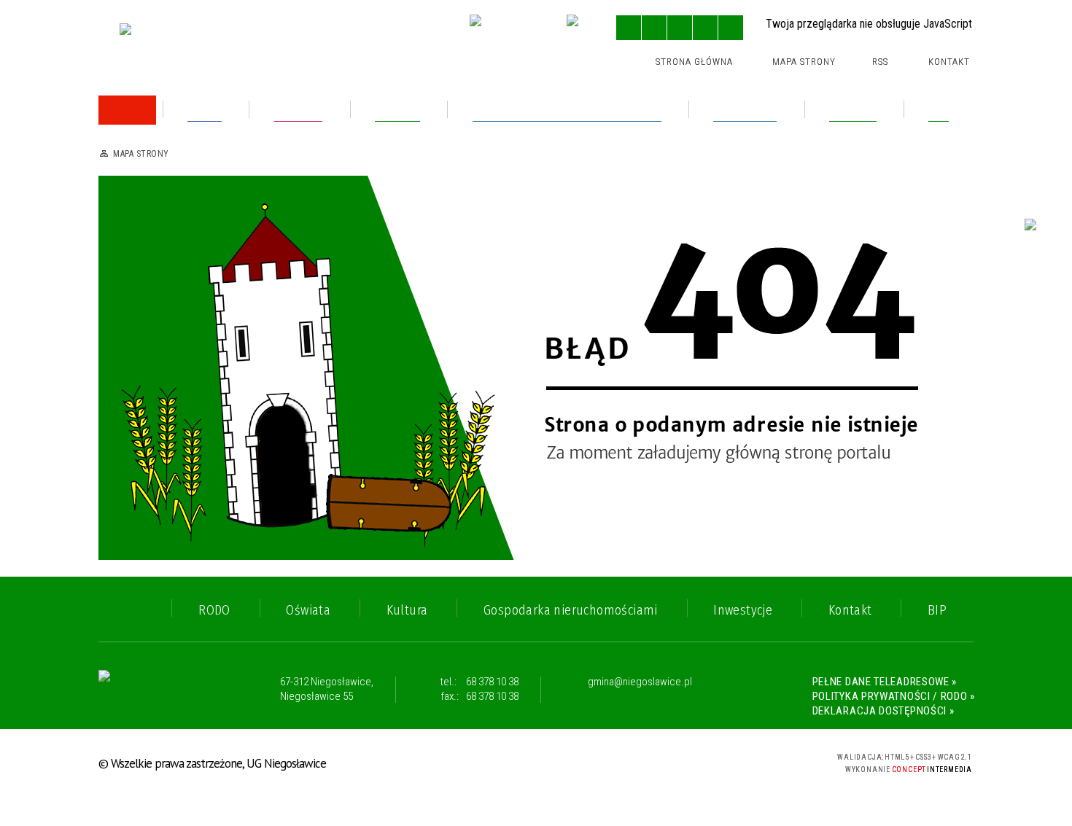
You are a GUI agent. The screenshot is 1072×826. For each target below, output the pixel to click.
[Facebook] (581, 29)
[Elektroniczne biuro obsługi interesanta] (506, 29)
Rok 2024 (147, 217)
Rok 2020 (147, 428)
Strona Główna (694, 61)
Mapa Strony (804, 61)
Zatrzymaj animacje (628, 27)
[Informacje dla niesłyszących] (705, 27)
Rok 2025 (147, 185)
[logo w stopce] (154, 689)
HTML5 (701, 761)
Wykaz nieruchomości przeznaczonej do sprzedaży (225, 285)
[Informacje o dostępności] (654, 27)
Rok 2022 (147, 365)
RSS (880, 61)
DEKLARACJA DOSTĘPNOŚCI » (883, 710)
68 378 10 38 (492, 681)
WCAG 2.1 (769, 760)
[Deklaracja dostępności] (679, 27)
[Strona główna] (127, 110)
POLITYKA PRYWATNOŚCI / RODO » (893, 696)
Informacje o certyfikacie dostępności (537, 763)
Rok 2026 (147, 154)
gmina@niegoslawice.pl (640, 682)
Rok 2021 (146, 397)
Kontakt (949, 61)
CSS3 (723, 761)
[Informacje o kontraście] (730, 27)
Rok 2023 (146, 248)
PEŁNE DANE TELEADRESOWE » (885, 681)
